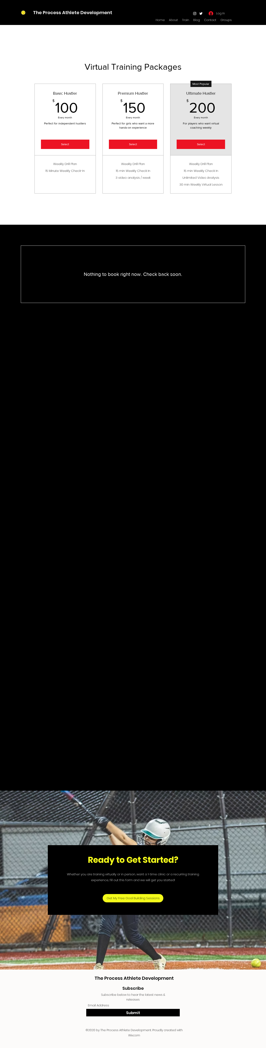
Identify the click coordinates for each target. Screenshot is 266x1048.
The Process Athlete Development (72, 12)
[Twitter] (201, 13)
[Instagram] (195, 13)
